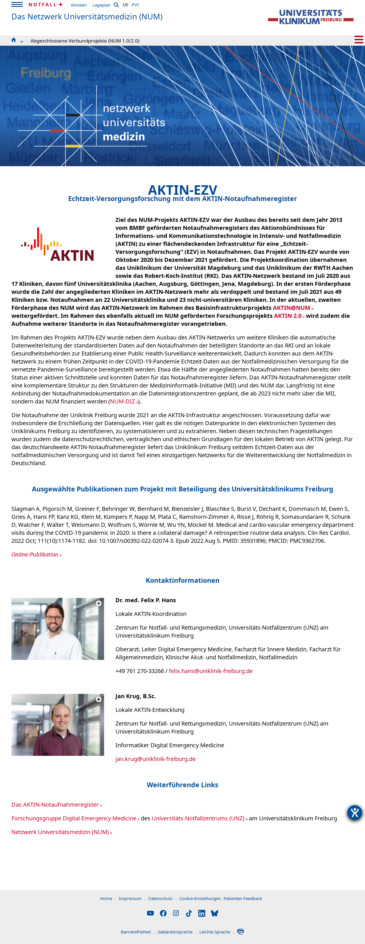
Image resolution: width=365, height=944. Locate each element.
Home (108, 898)
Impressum (132, 898)
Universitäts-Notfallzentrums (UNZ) (198, 818)
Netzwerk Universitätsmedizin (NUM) (60, 832)
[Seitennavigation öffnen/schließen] (359, 39)
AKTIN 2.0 (287, 316)
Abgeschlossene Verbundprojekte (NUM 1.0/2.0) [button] (85, 40)
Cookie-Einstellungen (200, 898)
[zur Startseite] (311, 17)
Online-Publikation (34, 554)
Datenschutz (162, 898)
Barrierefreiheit (138, 932)
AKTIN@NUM (291, 308)
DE (125, 4)
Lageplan (101, 5)
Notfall (43, 4)
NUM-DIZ (122, 401)
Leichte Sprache (216, 932)
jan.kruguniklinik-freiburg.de (155, 759)
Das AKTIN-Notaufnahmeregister (55, 804)
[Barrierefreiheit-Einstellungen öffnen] (354, 812)
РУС (135, 4)
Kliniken (79, 5)
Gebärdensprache (177, 932)
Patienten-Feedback (243, 898)
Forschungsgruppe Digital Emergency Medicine (73, 818)
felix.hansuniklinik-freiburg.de (211, 671)
